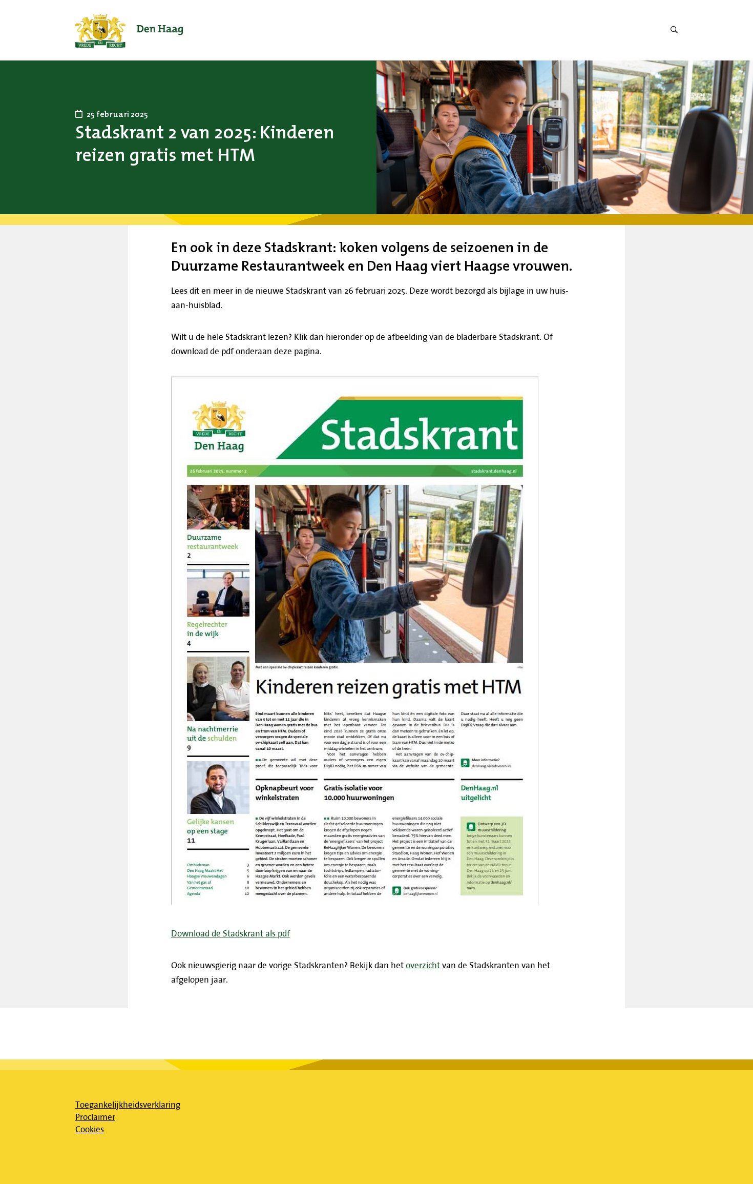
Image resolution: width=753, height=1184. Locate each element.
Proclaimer (95, 1117)
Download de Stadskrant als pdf (230, 933)
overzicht (423, 965)
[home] (128, 30)
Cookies (89, 1129)
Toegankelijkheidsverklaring (127, 1104)
